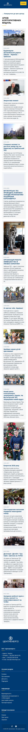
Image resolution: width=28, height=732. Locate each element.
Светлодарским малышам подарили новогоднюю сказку (14, 511)
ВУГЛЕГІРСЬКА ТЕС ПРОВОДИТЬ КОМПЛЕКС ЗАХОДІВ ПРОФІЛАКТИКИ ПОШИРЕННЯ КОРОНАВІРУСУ (13, 194)
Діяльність (5, 679)
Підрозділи (5, 681)
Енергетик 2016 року (11, 465)
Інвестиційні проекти (7, 700)
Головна (4, 674)
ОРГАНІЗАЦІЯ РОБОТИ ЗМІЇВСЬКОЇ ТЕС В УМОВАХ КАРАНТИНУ (12, 262)
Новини (4, 715)
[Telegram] (16, 726)
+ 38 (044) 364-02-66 (12, 657)
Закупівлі (4, 719)
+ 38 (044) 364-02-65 (14, 655)
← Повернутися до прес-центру (13, 13)
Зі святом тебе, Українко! (13, 308)
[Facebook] (12, 726)
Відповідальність (6, 693)
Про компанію (6, 676)
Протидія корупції (7, 702)
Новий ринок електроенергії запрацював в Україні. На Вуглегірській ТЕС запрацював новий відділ (13, 395)
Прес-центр (5, 717)
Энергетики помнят (11, 100)
